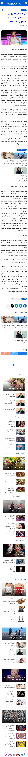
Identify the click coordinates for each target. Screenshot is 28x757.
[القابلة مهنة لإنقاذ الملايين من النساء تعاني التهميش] (20, 561)
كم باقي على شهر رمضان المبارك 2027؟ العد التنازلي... (9, 686)
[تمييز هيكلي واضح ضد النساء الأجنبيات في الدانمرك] (20, 424)
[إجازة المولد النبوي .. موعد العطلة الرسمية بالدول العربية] (21, 694)
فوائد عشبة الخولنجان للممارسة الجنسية (10, 474)
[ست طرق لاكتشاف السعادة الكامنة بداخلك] (20, 403)
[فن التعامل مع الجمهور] (20, 432)
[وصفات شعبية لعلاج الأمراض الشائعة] (20, 482)
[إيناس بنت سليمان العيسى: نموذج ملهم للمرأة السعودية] (20, 526)
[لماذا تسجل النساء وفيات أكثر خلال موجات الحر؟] (7, 155)
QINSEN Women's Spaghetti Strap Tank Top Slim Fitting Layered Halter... (15, 592)
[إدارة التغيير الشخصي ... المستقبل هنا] (20, 439)
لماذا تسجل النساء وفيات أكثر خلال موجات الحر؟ (8, 163)
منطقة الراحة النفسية (10, 409)
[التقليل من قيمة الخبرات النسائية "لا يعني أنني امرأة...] (20, 569)
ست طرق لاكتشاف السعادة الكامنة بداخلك (9, 403)
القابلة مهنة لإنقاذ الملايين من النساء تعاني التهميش (9, 561)
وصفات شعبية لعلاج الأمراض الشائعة (10, 482)
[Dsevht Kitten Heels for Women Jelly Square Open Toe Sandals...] (21, 601)
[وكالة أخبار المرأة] (14, 3)
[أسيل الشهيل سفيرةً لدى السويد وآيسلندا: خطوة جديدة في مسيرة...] (20, 170)
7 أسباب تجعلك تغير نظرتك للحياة (10, 395)
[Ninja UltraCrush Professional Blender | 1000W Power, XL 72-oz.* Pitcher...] (21, 609)
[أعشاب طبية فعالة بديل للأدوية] (14, 463)
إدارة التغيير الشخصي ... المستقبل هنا (9, 439)
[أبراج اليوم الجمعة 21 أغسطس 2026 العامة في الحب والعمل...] (21, 728)
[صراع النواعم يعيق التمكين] (20, 534)
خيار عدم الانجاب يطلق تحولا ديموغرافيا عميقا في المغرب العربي (21, 164)
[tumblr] (14, 755)
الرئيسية (24, 10)
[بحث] (2, 3)
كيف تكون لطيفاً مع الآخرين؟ (16, 388)
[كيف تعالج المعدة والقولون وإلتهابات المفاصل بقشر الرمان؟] (20, 489)
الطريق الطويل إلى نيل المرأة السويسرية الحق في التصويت (9, 518)
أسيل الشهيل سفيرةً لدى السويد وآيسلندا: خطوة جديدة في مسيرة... (21, 179)
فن (12, 298)
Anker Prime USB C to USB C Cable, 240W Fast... (9, 619)
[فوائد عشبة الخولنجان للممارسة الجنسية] (20, 474)
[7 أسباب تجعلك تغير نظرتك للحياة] (20, 395)
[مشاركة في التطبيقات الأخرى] (8, 306)
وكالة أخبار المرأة (8, 752)
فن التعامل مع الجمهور (9, 431)
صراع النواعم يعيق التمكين (9, 533)
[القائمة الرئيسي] (26, 3)
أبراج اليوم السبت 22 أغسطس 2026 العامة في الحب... (14, 720)
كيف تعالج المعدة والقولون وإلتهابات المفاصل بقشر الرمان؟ (10, 490)
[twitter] (19, 755)
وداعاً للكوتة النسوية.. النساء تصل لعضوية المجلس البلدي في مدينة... (14, 510)
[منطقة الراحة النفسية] (20, 411)
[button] (20, 306)
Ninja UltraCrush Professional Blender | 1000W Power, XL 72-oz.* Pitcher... (9, 611)
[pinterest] (17, 755)
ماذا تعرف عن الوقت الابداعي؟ (10, 702)
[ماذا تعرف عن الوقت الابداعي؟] (21, 702)
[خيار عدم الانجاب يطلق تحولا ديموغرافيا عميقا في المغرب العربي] (20, 155)
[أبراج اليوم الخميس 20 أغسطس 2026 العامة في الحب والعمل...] (21, 736)
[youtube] (11, 755)
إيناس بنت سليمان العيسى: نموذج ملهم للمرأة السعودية (10, 526)
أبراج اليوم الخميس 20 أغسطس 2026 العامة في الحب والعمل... (9, 737)
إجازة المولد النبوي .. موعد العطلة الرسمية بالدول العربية (9, 695)
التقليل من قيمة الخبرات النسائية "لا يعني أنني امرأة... (9, 570)
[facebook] (22, 755)
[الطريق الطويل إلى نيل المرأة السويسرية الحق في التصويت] (20, 518)
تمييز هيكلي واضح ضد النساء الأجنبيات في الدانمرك (10, 424)
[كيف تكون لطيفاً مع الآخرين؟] (14, 384)
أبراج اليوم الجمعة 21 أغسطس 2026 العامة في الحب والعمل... (9, 728)
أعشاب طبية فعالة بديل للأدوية (15, 467)
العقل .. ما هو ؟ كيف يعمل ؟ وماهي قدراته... (10, 447)
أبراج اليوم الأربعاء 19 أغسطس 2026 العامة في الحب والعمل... (9, 745)
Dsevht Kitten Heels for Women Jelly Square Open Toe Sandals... (9, 602)
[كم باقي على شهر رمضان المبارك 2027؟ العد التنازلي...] (21, 686)
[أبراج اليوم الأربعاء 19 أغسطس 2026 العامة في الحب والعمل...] (21, 744)
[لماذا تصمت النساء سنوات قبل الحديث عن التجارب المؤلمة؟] (21, 660)
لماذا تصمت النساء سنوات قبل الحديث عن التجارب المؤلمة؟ (9, 661)
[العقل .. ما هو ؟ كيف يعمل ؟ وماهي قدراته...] (20, 447)
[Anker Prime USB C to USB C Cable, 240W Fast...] (21, 619)
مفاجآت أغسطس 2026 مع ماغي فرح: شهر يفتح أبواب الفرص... (14, 678)
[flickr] (6, 755)
